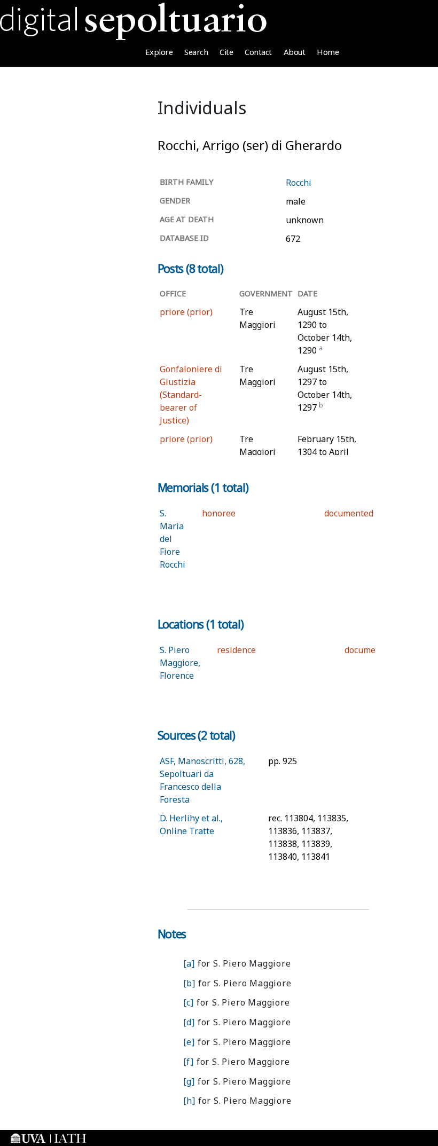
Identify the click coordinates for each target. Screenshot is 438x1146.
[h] (189, 1100)
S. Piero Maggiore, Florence (180, 662)
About (295, 51)
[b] (189, 983)
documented (348, 513)
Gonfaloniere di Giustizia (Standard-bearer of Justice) (191, 394)
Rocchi (298, 183)
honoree (219, 513)
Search (196, 51)
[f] (188, 1061)
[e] (189, 1042)
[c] (188, 1002)
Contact (258, 51)
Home (328, 51)
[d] (189, 1022)
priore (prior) (186, 312)
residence (236, 650)
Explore (159, 51)
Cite (226, 51)
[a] (189, 963)
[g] (189, 1081)
